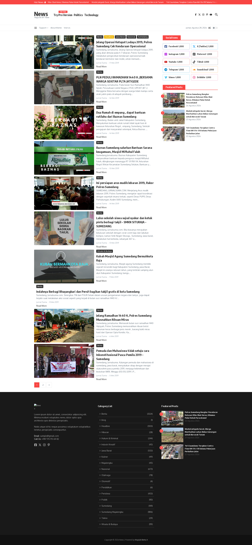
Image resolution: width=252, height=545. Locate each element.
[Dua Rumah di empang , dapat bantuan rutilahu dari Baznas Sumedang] (64, 122)
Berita (99, 37)
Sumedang (143, 37)
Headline (109, 37)
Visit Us (67, 28)
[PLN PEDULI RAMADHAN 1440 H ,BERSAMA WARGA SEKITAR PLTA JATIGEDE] (64, 87)
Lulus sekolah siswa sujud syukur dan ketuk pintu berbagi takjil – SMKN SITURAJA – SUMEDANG (124, 222)
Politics (78, 15)
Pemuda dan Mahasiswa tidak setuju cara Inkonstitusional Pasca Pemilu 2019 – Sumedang (122, 355)
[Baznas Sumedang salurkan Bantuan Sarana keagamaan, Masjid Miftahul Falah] (64, 158)
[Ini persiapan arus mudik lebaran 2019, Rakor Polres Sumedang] (64, 193)
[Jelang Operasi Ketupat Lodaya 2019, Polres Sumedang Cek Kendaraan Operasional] (64, 52)
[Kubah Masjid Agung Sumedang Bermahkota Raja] (64, 266)
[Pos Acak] (209, 28)
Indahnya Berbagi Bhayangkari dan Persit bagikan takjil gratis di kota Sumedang (88, 291)
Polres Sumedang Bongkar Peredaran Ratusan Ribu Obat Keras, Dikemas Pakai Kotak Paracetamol (201, 415)
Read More (101, 66)
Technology (91, 15)
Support (42, 28)
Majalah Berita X (141, 540)
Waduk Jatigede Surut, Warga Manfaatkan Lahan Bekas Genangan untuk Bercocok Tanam (202, 114)
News (41, 13)
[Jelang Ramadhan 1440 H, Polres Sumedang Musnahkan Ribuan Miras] (64, 326)
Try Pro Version (63, 14)
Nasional (131, 37)
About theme (56, 28)
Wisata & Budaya (104, 251)
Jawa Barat (120, 37)
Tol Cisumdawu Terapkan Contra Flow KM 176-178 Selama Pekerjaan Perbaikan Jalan (201, 131)
